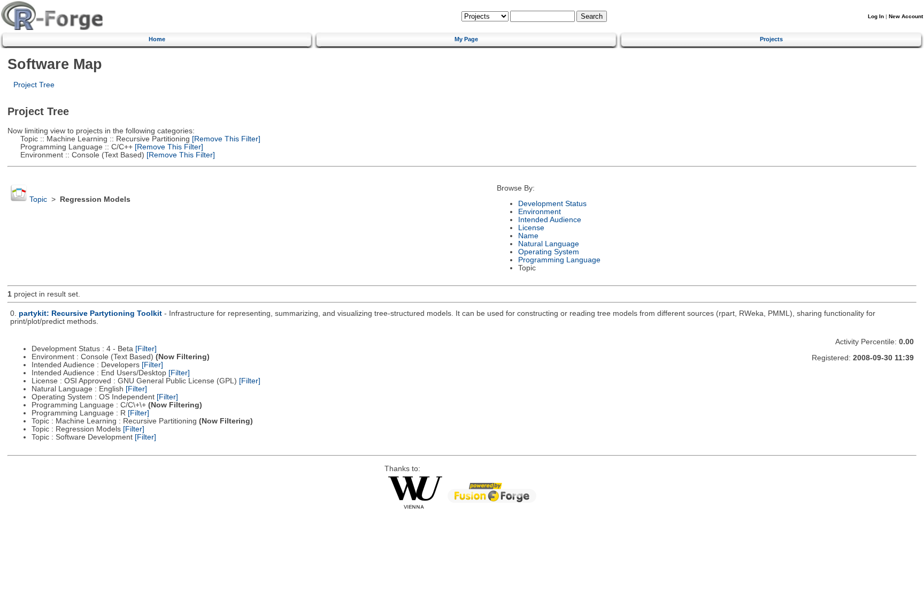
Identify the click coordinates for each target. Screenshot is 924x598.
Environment (539, 212)
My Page (466, 39)
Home (157, 39)
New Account (906, 16)
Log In (876, 16)
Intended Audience (549, 220)
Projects (771, 39)
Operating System (548, 252)
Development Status (552, 204)
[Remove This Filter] (225, 139)
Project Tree (34, 85)
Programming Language (559, 260)
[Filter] (146, 349)
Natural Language (548, 244)
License (531, 228)
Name (528, 236)
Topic (38, 199)
